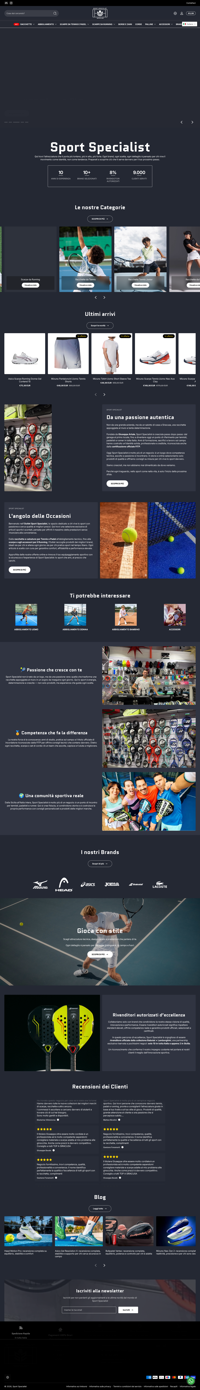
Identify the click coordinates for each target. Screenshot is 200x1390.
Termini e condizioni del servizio (127, 1386)
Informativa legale (188, 1386)
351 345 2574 (111, 1355)
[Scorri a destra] (192, 122)
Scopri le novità (98, 325)
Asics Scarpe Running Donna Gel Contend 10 (24, 380)
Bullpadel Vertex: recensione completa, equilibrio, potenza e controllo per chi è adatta (129, 1252)
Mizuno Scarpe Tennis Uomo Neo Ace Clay (155, 380)
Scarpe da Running (102, 24)
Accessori (164, 24)
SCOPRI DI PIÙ (98, 219)
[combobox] (27, 13)
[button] (175, 13)
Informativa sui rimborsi (76, 1386)
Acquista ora (15, 113)
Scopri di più (98, 863)
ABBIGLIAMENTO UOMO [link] (26, 629)
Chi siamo (58, 1350)
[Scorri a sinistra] (181, 122)
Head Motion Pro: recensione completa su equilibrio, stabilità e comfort (25, 1252)
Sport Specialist (20, 1386)
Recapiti (173, 1386)
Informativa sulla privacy (100, 1386)
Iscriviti (126, 1310)
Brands (180, 24)
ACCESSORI (175, 629)
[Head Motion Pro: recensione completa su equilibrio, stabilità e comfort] (28, 1231)
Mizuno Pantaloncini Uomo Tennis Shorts (68, 380)
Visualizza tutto (30, 285)
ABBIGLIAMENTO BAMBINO (126, 629)
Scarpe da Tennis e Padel (73, 24)
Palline (149, 24)
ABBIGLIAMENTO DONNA (75, 629)
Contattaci (191, 3)
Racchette (26, 24)
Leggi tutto (98, 1208)
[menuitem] (76, 1350)
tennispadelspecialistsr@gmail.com (122, 1350)
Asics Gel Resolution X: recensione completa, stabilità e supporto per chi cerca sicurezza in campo (78, 1254)
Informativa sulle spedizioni (156, 1386)
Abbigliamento (46, 24)
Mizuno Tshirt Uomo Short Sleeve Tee (112, 378)
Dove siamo (59, 1354)
